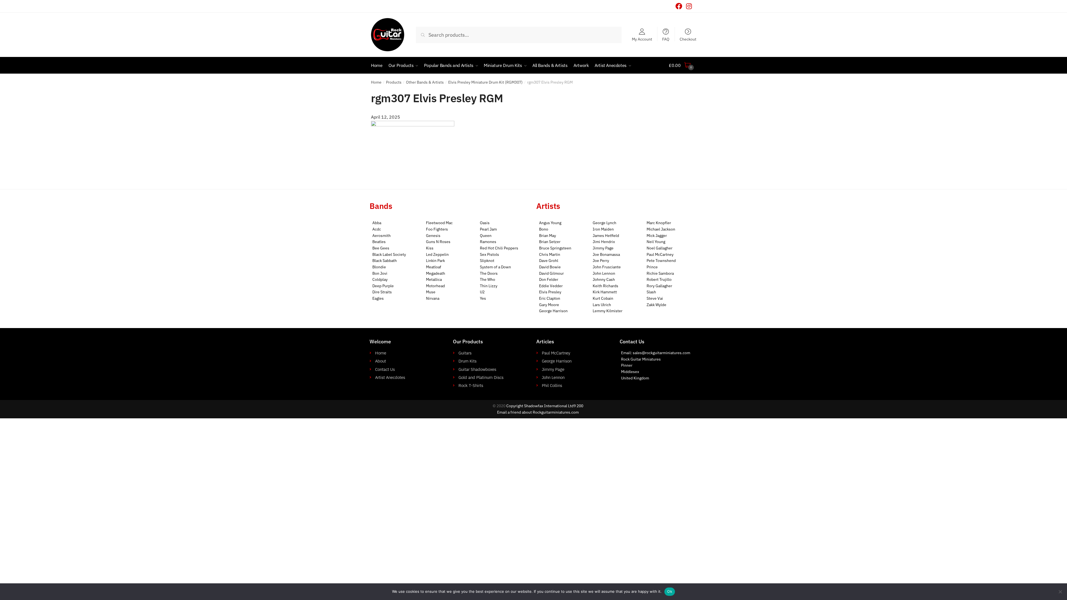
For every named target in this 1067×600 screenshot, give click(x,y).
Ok (669, 591)
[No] (1060, 591)
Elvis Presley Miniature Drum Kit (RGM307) (485, 82)
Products (394, 82)
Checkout (688, 39)
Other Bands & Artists (425, 82)
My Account (642, 39)
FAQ (665, 39)
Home (376, 82)
